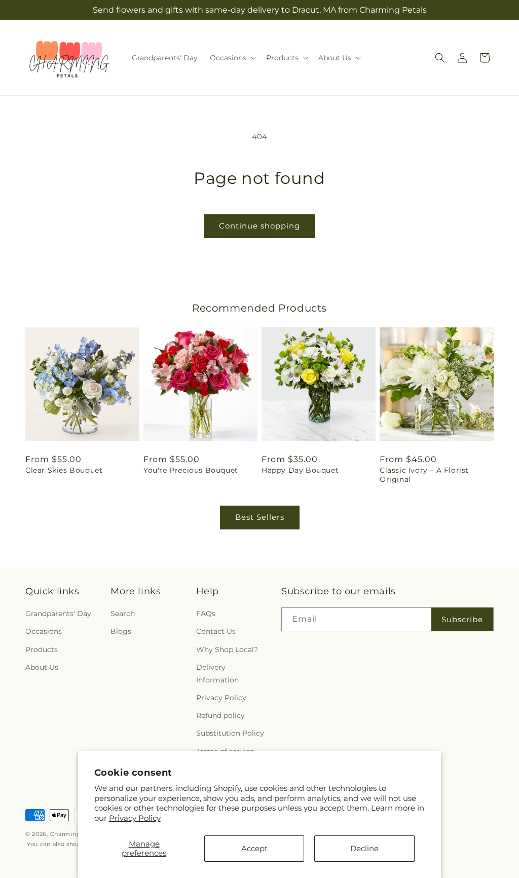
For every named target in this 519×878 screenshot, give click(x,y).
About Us (41, 667)
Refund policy (220, 715)
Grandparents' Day (58, 613)
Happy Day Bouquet (300, 470)
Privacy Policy (135, 818)
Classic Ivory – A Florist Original (424, 475)
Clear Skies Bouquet (63, 470)
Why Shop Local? (227, 649)
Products (41, 649)
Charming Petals (76, 833)
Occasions (43, 631)
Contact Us (216, 631)
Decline (364, 848)
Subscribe (462, 619)
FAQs (205, 613)
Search (122, 613)
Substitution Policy (230, 733)
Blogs (120, 631)
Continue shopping (259, 226)
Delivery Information (217, 673)
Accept (254, 848)
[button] (232, 57)
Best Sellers (259, 517)
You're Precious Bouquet (190, 470)
